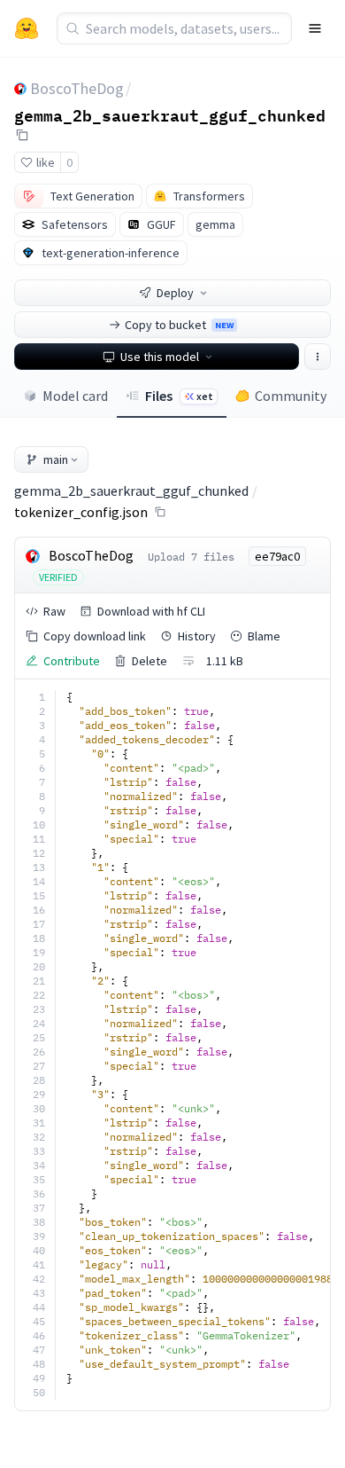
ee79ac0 (277, 556)
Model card (75, 395)
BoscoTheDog (77, 88)
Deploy (175, 293)
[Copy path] (160, 511)
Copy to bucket (179, 325)
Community (290, 395)
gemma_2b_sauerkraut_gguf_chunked (170, 114)
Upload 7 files (191, 556)
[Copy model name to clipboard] (22, 135)
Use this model (159, 357)
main (55, 459)
